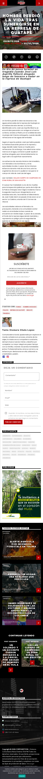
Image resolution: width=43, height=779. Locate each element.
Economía (27, 439)
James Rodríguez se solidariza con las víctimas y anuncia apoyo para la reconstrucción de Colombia (22, 609)
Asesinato (6, 436)
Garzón (31, 442)
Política (36, 451)
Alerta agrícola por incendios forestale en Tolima (21, 544)
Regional (6, 454)
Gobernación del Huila (11, 445)
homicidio (26, 445)
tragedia (6, 313)
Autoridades (17, 436)
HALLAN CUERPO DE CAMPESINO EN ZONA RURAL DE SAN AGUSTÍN (21, 179)
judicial (25, 448)
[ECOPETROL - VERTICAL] (21, 494)
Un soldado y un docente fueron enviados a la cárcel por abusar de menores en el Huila (10, 655)
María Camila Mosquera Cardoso (15, 622)
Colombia (17, 439)
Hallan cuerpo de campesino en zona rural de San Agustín (32, 651)
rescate (29, 310)
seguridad (22, 454)
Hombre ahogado (29, 307)
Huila (34, 445)
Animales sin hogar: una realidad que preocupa (22, 577)
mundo (32, 448)
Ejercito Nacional (19, 442)
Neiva (14, 451)
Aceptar (22, 776)
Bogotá (27, 436)
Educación (7, 442)
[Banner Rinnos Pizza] (21, 65)
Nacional (21, 13)
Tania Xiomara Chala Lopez (22, 42)
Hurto (5, 448)
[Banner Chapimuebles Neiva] (21, 224)
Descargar (30, 295)
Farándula (6, 598)
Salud (14, 454)
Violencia (6, 458)
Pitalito (21, 451)
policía (5, 310)
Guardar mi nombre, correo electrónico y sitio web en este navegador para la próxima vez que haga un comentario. (24, 413)
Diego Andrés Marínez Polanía (13, 556)
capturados (7, 439)
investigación (15, 448)
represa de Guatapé (17, 310)
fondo (18, 307)
